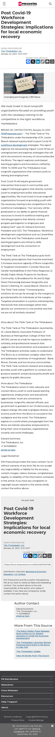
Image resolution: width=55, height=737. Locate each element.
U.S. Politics (19, 574)
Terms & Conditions (13, 717)
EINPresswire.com (12, 133)
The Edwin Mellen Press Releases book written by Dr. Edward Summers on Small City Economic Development (33, 634)
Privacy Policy (17, 720)
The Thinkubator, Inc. (11, 51)
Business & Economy (36, 571)
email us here (8, 450)
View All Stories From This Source (32, 655)
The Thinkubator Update (28, 651)
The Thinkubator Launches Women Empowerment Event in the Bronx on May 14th (33, 644)
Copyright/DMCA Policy (37, 717)
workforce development (14, 145)
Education (8, 574)
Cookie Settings (36, 720)
